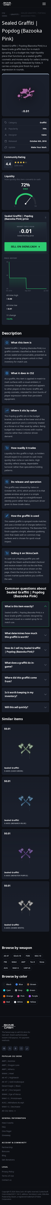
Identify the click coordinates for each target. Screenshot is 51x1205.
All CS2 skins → (9, 1110)
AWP (23, 962)
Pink (22, 996)
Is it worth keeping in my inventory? (19, 694)
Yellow (33, 1002)
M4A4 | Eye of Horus (11, 1094)
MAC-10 (38, 956)
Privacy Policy (8, 1171)
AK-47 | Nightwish (10, 1077)
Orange (9, 996)
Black (8, 984)
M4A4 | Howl (8, 1073)
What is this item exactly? (19, 606)
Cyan (8, 990)
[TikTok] (27, 1048)
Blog (4, 1155)
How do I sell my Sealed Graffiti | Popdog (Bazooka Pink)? (22, 649)
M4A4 (14, 962)
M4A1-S (16, 968)
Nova (42, 962)
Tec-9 (32, 962)
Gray (20, 990)
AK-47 (6, 956)
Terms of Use (8, 1176)
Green (32, 990)
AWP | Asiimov (8, 1061)
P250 (28, 956)
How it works (7, 1122)
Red (8, 1002)
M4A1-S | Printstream (12, 1098)
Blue (21, 984)
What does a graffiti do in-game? (19, 664)
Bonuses (6, 1151)
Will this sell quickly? (16, 707)
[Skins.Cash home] (7, 3)
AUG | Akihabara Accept (13, 1102)
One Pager (7, 1131)
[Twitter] (10, 1048)
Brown (33, 984)
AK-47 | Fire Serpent (11, 1090)
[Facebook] (4, 1048)
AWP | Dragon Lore (10, 1065)
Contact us (7, 1180)
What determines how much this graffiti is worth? (21, 635)
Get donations (8, 1159)
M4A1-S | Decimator (11, 1106)
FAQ (4, 1127)
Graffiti (14, 14)
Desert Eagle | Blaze (11, 1086)
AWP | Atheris (8, 1069)
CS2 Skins (4, 14)
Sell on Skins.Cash (25, 246)
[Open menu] (44, 4)
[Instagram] (21, 1048)
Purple (35, 996)
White (20, 1002)
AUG (6, 968)
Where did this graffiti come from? (21, 679)
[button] (25, 91)
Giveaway (6, 1135)
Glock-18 (17, 956)
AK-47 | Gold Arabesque (13, 1081)
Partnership (7, 1147)
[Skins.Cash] (25, 1026)
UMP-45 (27, 968)
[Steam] (15, 1048)
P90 (5, 962)
